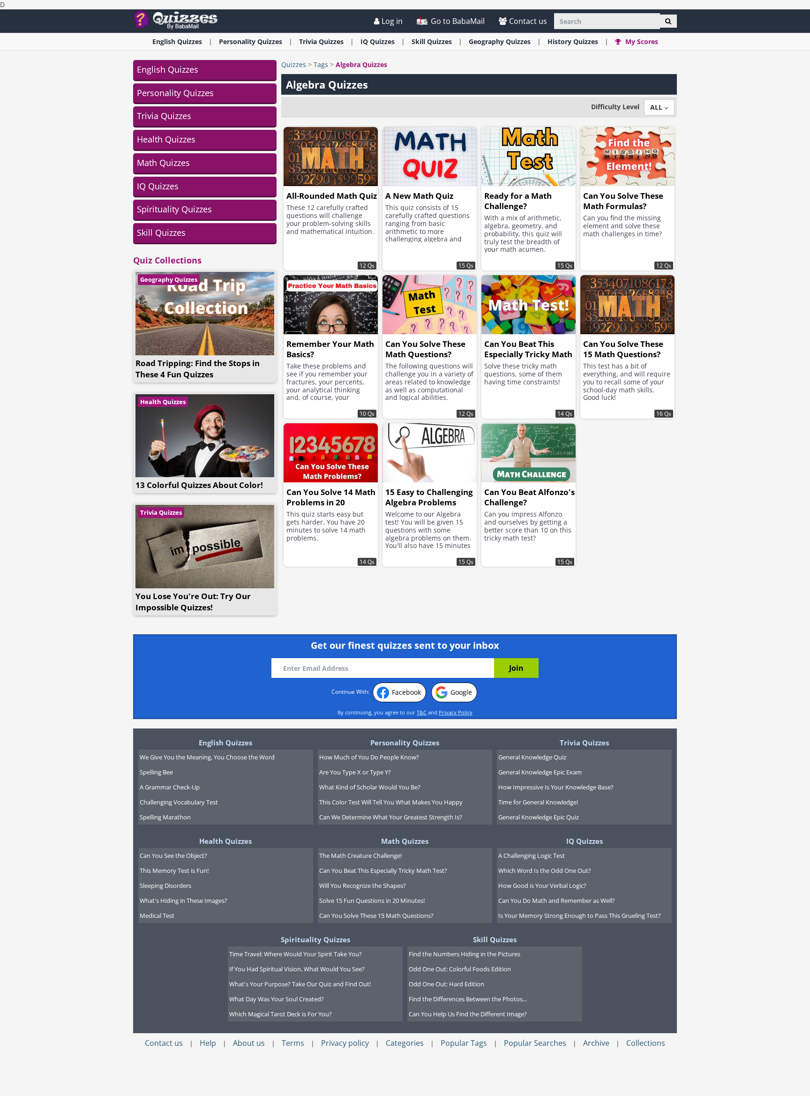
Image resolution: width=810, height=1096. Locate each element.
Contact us (528, 21)
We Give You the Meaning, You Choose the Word (207, 757)
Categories (405, 1043)
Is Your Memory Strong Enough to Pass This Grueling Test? (579, 915)
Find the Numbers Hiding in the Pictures (464, 954)
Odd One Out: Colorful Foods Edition (460, 969)
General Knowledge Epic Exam (540, 772)
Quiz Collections (167, 260)
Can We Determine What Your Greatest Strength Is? (390, 817)
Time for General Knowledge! (538, 802)
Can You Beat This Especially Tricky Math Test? (383, 870)
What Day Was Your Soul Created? (276, 999)
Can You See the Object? (173, 855)
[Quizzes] (179, 19)
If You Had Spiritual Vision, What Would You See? (297, 969)
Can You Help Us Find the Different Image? (468, 1014)
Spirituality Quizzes (174, 209)
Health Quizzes (166, 139)
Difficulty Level (615, 106)
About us (249, 1043)
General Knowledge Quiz (532, 757)
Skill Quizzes (161, 232)
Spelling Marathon (165, 817)
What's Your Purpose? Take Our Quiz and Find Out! (300, 984)
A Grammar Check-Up (170, 787)
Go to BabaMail (457, 21)
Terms (293, 1043)
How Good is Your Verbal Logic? (542, 885)
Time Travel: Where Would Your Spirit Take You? (295, 954)
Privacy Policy (455, 712)
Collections (645, 1043)
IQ (377, 41)
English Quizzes (167, 69)
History (573, 41)
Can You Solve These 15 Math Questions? (376, 915)
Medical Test (157, 915)
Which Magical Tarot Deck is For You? (280, 1014)
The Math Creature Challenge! (360, 855)
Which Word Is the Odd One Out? (544, 870)
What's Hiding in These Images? (183, 900)
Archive (596, 1043)
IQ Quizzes (158, 186)
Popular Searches (535, 1043)
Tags (321, 64)
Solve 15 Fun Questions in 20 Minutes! (372, 900)
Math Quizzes (163, 162)
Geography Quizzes (168, 279)
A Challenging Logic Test (531, 855)
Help (208, 1043)
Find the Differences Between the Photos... (468, 999)
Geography (500, 41)
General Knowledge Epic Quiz (538, 817)
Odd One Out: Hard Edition (446, 984)
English (177, 41)
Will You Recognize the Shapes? (362, 885)
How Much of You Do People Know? (369, 757)
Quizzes (293, 64)
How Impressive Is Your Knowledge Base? (556, 787)
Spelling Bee (156, 772)
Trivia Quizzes (164, 115)
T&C (422, 712)
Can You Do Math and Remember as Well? (556, 900)
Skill (432, 41)
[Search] (668, 21)
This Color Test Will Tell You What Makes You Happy (391, 802)
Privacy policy (345, 1043)
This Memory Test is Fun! (174, 870)
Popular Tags (464, 1043)
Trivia (321, 41)
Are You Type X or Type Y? (355, 772)
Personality (250, 41)
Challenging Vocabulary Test (179, 802)
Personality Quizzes (175, 92)
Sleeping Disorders (165, 885)
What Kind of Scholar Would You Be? (369, 787)
